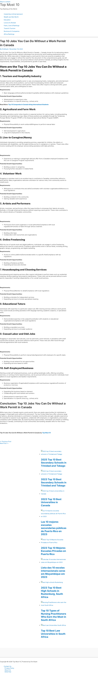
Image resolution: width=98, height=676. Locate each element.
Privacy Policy (9, 668)
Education (7, 20)
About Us (8, 670)
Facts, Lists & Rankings (11, 25)
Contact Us (7, 666)
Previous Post (5, 441)
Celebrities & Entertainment (13, 14)
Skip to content (5, 2)
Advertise (8, 672)
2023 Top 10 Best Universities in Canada (51, 502)
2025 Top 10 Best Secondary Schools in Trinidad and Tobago (53, 462)
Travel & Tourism (9, 28)
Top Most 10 (9, 5)
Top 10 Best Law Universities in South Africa (53, 633)
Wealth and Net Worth (11, 17)
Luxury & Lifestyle (10, 23)
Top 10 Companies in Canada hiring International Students (28, 104)
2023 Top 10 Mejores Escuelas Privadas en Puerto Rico (53, 551)
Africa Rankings (9, 34)
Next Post (4, 443)
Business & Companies (11, 31)
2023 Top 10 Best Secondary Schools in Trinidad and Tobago (53, 482)
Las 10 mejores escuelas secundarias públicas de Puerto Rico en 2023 (53, 528)
